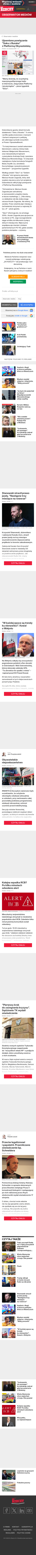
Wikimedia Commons (7, 1041)
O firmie (6, 1527)
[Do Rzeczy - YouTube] (29, 1510)
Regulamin (10, 1533)
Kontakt (15, 1527)
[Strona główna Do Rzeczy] (7, 9)
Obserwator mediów (17, 14)
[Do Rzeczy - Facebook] (7, 1510)
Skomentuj (9, 305)
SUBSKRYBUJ (18, 276)
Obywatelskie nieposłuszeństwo (12, 761)
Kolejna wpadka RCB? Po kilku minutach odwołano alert (14, 885)
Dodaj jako (16, 316)
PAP (26, 527)
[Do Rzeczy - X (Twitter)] (14, 1510)
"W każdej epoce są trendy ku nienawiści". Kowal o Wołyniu (17, 625)
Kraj (19, 299)
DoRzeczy (25, 1179)
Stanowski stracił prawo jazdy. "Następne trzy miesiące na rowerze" (15, 496)
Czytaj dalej (18, 563)
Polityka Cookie (23, 1533)
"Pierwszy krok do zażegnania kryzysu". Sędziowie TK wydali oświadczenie (16, 1009)
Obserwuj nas (16, 310)
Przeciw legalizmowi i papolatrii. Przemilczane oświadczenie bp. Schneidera (16, 1146)
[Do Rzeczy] (2, 36)
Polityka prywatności (22, 1530)
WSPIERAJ (18, 281)
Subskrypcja (27, 1527)
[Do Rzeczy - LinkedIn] (22, 1510)
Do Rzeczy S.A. (13, 1538)
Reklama (7, 1530)
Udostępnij (28, 305)
